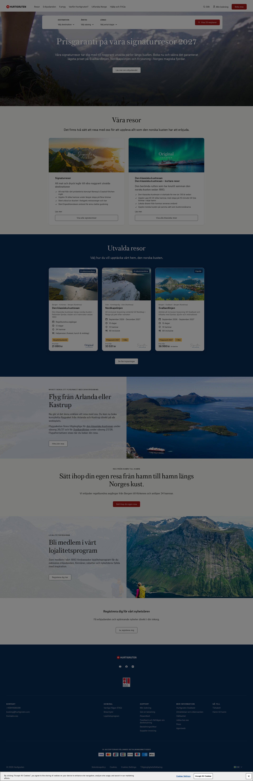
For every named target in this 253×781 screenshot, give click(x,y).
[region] (126, 776)
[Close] (249, 776)
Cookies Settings (183, 776)
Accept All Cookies (203, 776)
